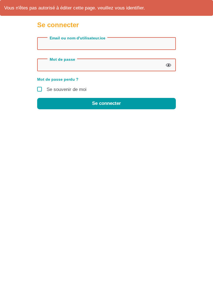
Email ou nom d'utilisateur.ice (77, 38)
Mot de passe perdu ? (57, 79)
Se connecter (106, 103)
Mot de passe (62, 59)
